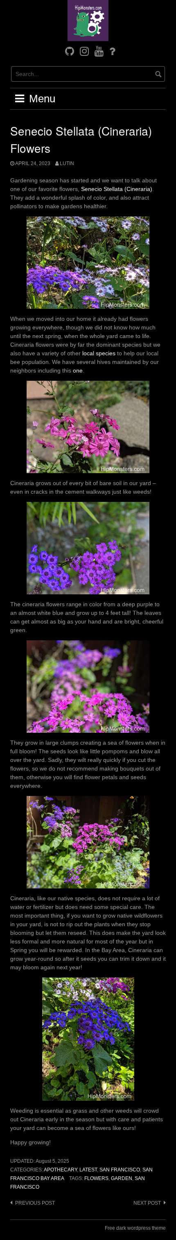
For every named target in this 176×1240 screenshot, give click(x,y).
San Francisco (119, 1170)
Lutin (67, 163)
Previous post (35, 1203)
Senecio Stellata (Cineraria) (116, 189)
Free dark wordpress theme (135, 1228)
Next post (147, 1203)
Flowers (96, 1178)
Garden (121, 1178)
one (78, 370)
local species (98, 353)
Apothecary (60, 1170)
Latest (88, 1170)
